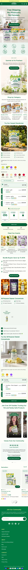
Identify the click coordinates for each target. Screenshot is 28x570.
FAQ (2, 557)
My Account (4, 546)
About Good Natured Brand (7, 542)
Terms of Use (4, 559)
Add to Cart (14, 224)
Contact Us (4, 555)
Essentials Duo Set (5, 491)
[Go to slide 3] (14, 462)
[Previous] (1, 1)
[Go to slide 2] (13, 462)
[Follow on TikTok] (18, 523)
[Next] (26, 1)
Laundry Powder (5, 534)
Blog (2, 544)
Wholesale (4, 549)
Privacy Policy (4, 561)
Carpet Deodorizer (16, 455)
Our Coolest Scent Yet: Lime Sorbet (14, 1)
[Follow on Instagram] (12, 523)
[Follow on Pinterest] (15, 523)
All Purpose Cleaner (6, 536)
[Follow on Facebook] (9, 523)
